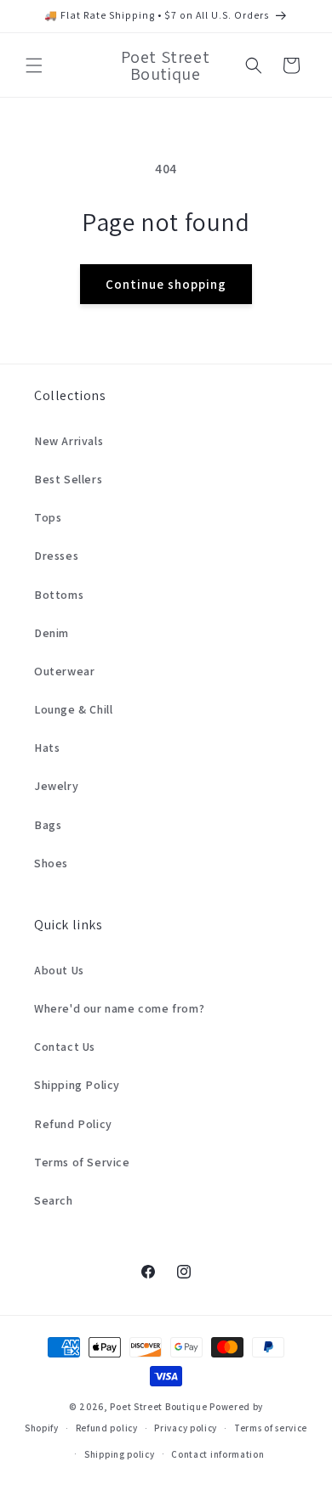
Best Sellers (68, 479)
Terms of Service (82, 1162)
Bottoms (58, 594)
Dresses (56, 555)
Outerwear (64, 671)
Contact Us (64, 1046)
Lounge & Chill (73, 709)
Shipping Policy (77, 1084)
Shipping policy (119, 1454)
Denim (51, 633)
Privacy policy (185, 1428)
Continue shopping (166, 284)
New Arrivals (68, 441)
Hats (47, 747)
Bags (47, 824)
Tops (47, 517)
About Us (59, 970)
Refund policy (107, 1428)
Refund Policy (73, 1124)
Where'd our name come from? (119, 1008)
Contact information (217, 1454)
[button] (34, 65)
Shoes (51, 863)
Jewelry (56, 785)
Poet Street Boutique (158, 1407)
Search (53, 1200)
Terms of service (270, 1428)
